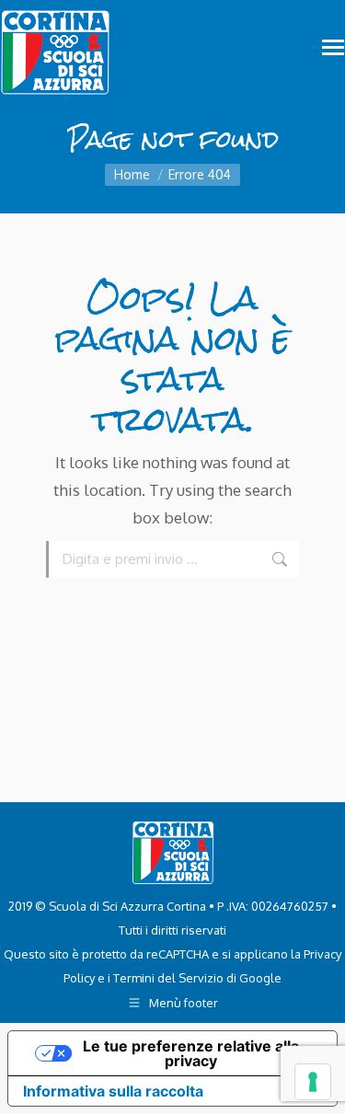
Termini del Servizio (168, 977)
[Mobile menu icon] (333, 47)
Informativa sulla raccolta (113, 1091)
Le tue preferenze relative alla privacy (191, 1053)
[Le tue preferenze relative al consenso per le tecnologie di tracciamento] (312, 1081)
